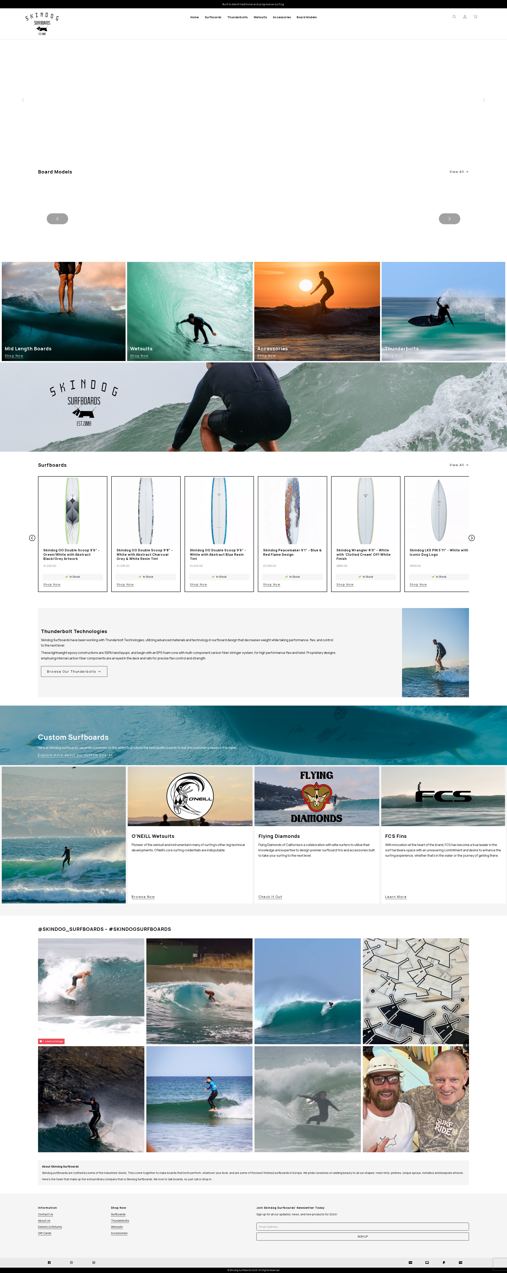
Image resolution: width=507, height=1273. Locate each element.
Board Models (307, 17)
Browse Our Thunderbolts (72, 671)
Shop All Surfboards (63, 147)
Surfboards (213, 17)
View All (457, 172)
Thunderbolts (237, 17)
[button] (22, 99)
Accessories (282, 17)
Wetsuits (260, 17)
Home (194, 17)
